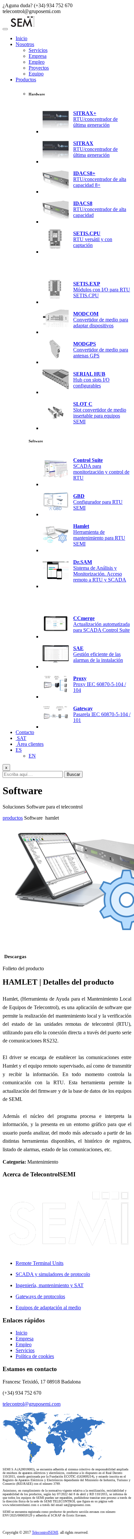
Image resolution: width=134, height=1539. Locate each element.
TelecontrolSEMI (45, 1532)
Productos (26, 79)
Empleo (37, 62)
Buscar (73, 774)
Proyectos (39, 68)
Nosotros (25, 44)
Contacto (25, 732)
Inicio (21, 38)
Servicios (38, 50)
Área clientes (30, 744)
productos (13, 818)
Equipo (36, 73)
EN (32, 756)
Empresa (38, 56)
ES (19, 750)
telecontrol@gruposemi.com (31, 1404)
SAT (21, 738)
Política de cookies (35, 1356)
